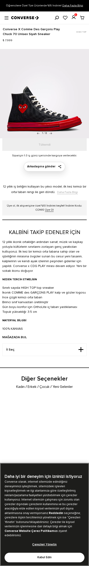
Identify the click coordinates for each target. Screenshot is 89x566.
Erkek (32, 386)
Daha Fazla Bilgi (72, 5)
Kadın (20, 386)
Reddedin (56, 513)
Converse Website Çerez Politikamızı (31, 531)
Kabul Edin (44, 557)
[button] (51, 133)
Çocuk (44, 386)
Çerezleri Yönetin (44, 544)
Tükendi (44, 144)
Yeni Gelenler (62, 386)
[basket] (82, 18)
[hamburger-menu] (6, 17)
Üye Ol (49, 210)
